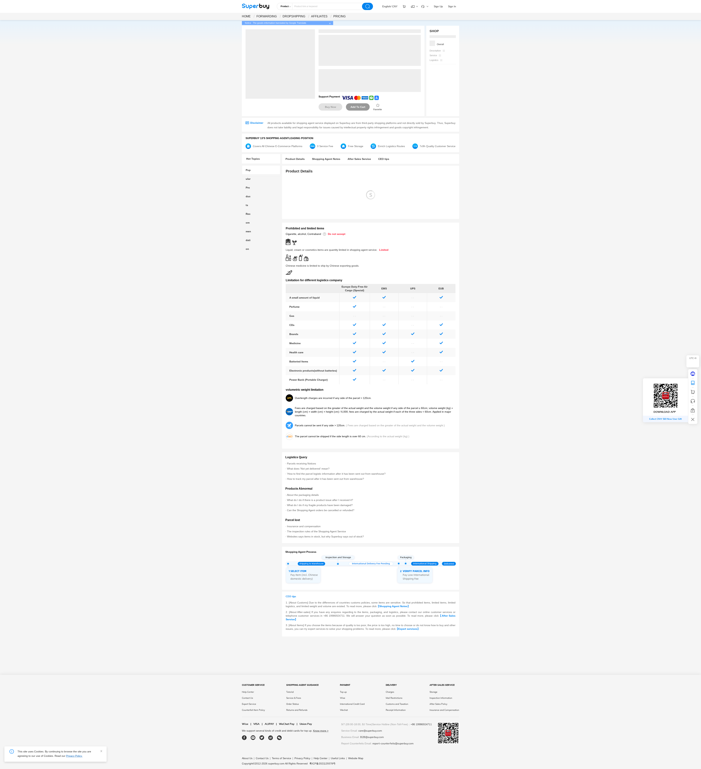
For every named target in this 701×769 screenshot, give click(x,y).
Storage (433, 692)
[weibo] (270, 737)
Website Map (355, 758)
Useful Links (338, 758)
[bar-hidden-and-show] (692, 419)
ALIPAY (268, 724)
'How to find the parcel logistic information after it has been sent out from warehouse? (336, 473)
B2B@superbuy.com (372, 737)
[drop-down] (404, 6)
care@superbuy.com (370, 731)
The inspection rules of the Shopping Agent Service (316, 531)
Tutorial (290, 692)
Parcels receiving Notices (301, 463)
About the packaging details (303, 494)
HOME (246, 16)
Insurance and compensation (304, 526)
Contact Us (247, 698)
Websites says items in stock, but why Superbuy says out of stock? (325, 536)
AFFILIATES (319, 16)
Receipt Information (396, 710)
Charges (390, 692)
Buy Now (330, 106)
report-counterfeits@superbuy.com (392, 743)
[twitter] (261, 737)
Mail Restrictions (394, 698)
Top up (343, 692)
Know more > (320, 730)
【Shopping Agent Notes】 (393, 606)
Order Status (292, 704)
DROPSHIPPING (294, 16)
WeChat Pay (285, 724)
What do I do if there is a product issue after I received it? (320, 500)
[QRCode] (692, 382)
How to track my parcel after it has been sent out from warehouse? (325, 478)
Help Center (248, 692)
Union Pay (304, 724)
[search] (367, 6)
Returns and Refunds (296, 710)
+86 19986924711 (421, 724)
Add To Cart (357, 106)
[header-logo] (255, 6)
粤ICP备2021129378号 (322, 763)
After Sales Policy (438, 704)
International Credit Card (352, 704)
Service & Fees (293, 698)
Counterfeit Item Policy (253, 710)
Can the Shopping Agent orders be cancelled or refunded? (320, 510)
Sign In (452, 6)
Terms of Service (281, 758)
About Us (247, 758)
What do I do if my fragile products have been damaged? (320, 505)
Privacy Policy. (74, 755)
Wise (342, 698)
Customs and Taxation (397, 704)
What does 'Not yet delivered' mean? (308, 468)
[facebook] (244, 737)
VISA (255, 724)
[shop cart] (692, 392)
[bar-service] (692, 401)
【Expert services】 (408, 628)
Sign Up (438, 6)
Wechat (344, 710)
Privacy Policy (302, 758)
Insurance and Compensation (444, 710)
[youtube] (253, 737)
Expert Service (249, 704)
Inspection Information (441, 698)
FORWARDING (266, 16)
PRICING (339, 16)
